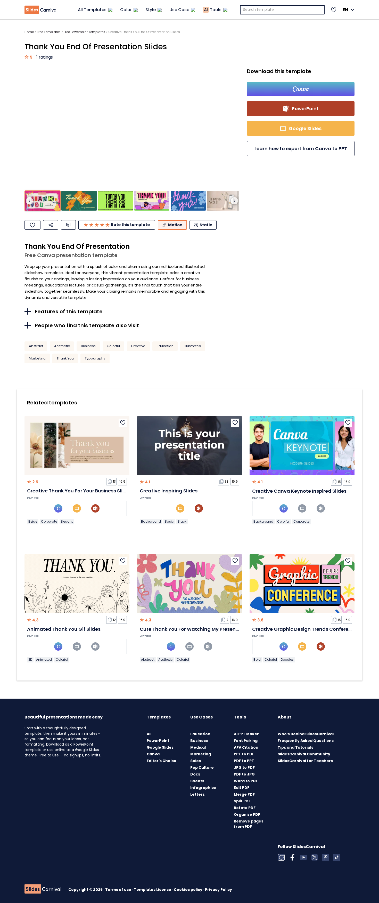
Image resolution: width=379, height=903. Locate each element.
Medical (198, 747)
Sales (195, 760)
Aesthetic (62, 345)
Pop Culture (202, 767)
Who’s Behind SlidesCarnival (306, 734)
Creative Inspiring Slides (168, 491)
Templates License (153, 889)
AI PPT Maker (246, 734)
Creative (138, 345)
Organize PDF (247, 814)
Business (88, 345)
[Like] (32, 225)
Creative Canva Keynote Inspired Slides (299, 491)
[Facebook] (292, 857)
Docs (195, 774)
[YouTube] (303, 857)
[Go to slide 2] (79, 200)
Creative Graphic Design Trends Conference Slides (312, 629)
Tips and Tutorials (295, 747)
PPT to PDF (244, 754)
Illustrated (193, 345)
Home (29, 32)
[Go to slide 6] (225, 200)
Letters (197, 794)
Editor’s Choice (161, 760)
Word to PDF (246, 781)
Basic (169, 521)
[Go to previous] (29, 200)
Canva (153, 754)
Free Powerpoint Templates (84, 32)
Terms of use (118, 889)
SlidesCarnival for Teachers (305, 760)
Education (165, 345)
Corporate (49, 521)
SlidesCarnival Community (304, 754)
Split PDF (242, 801)
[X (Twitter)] (314, 857)
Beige (32, 521)
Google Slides (160, 747)
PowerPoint (158, 740)
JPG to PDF (244, 767)
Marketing (37, 358)
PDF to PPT (244, 760)
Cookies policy (188, 889)
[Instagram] (281, 857)
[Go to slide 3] (115, 200)
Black (182, 521)
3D (30, 659)
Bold (257, 659)
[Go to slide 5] (188, 200)
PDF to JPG (244, 774)
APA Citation (246, 747)
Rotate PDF (245, 807)
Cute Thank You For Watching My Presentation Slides (203, 629)
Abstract (36, 345)
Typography (95, 358)
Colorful (113, 345)
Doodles (287, 659)
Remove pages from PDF (248, 824)
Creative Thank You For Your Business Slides (79, 491)
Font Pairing (246, 740)
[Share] (50, 225)
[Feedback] (68, 225)
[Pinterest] (325, 857)
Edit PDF (241, 787)
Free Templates (49, 32)
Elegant (67, 521)
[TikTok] (336, 857)
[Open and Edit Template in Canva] (301, 89)
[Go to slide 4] (152, 200)
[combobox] (282, 9)
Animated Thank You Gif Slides (64, 629)
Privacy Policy (218, 889)
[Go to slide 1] (42, 200)
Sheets (197, 781)
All (149, 734)
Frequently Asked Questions (306, 740)
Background (151, 521)
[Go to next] (234, 200)
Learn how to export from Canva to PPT (300, 148)
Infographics (203, 787)
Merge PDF (244, 794)
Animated (44, 659)
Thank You (65, 358)
